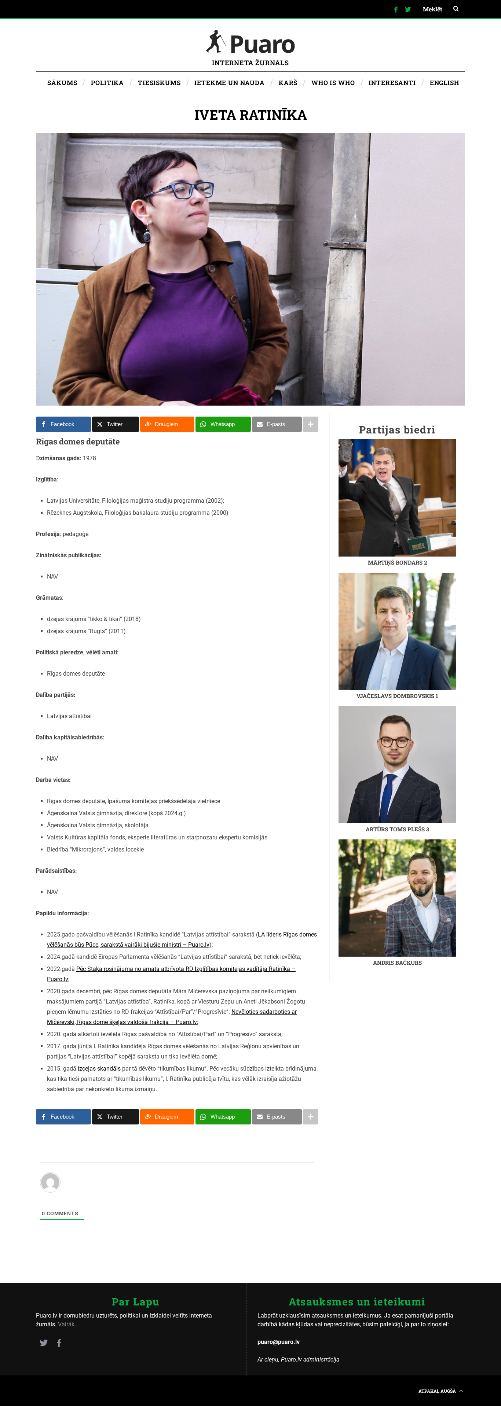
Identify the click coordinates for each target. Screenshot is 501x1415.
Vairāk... (68, 1324)
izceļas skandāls (100, 1068)
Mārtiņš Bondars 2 (397, 562)
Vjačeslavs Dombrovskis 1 (397, 695)
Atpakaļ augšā (437, 1391)
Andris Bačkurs (397, 962)
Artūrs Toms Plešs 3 (397, 829)
